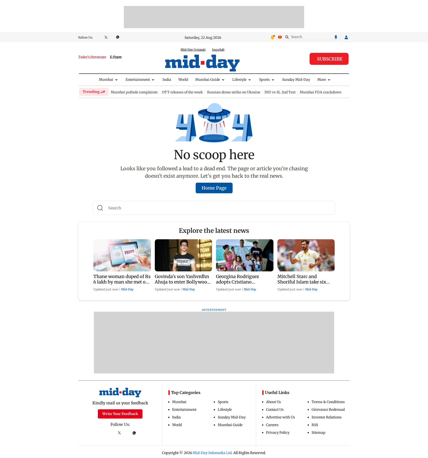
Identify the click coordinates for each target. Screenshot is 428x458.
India (166, 79)
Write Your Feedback (120, 414)
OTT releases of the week (182, 92)
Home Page (214, 188)
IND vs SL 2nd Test (280, 92)
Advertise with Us (280, 417)
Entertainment (138, 79)
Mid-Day (127, 289)
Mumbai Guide (207, 79)
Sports (264, 79)
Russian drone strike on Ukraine (233, 92)
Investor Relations (327, 417)
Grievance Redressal (328, 409)
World (183, 79)
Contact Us (275, 409)
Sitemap (318, 432)
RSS (315, 425)
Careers (272, 425)
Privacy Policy (278, 432)
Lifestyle (239, 79)
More (321, 79)
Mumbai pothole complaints (134, 92)
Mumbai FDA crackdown (320, 92)
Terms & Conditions (328, 402)
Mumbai (106, 79)
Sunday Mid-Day (296, 79)
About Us (273, 402)
